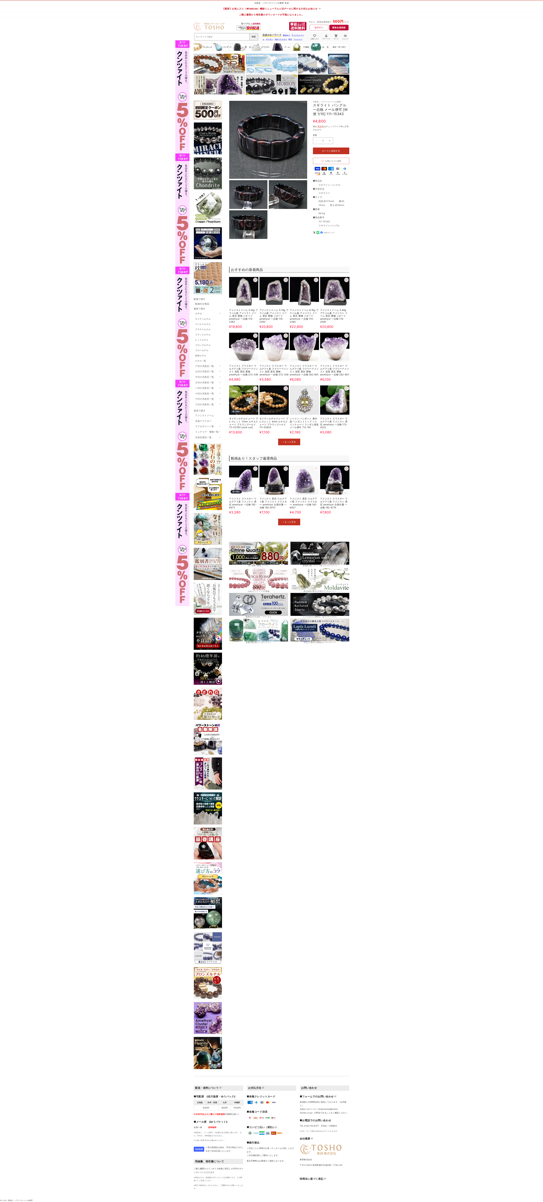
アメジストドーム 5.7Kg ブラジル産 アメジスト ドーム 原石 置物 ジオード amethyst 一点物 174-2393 (274, 316)
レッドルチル (201, 339)
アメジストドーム (204, 415)
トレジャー (298, 39)
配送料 (321, 126)
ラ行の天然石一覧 (204, 404)
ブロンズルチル (203, 345)
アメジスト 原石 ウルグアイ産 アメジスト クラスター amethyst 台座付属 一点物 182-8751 (273, 503)
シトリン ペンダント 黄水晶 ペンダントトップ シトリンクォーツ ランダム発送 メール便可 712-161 (304, 423)
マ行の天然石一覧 (204, 393)
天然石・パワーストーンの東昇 (20, 1200)
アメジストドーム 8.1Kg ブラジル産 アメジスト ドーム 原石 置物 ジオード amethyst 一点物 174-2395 (304, 316)
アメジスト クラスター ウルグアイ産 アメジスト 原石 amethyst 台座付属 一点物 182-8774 (334, 503)
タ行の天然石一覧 (204, 382)
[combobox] (226, 36)
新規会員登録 (339, 27)
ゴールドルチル (203, 324)
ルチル (198, 313)
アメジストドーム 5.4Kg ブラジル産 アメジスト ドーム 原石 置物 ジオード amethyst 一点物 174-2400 (334, 316)
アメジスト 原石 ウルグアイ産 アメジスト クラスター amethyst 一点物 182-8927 (303, 503)
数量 (315, 135)
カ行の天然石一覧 (204, 371)
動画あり (286, 35)
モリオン (269, 39)
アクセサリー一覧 (204, 426)
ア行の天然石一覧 (204, 366)
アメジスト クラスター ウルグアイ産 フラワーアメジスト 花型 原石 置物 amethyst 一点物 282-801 (304, 370)
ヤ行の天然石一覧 (204, 398)
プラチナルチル (203, 329)
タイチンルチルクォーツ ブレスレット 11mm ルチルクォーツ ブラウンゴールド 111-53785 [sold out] (243, 423)
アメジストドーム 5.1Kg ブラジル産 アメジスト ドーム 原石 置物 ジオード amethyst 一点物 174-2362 (243, 316)
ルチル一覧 (200, 360)
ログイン (318, 27)
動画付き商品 (202, 303)
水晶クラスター (281, 39)
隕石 (290, 39)
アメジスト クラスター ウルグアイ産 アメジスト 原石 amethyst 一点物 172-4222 (334, 423)
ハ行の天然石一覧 (204, 388)
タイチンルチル (203, 319)
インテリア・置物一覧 (207, 431)
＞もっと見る (289, 441)
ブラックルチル (203, 334)
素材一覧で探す (339, 47)
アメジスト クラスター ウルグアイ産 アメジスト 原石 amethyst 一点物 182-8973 (243, 503)
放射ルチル (200, 355)
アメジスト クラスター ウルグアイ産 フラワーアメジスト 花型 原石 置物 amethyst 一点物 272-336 (243, 370)
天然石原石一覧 (203, 437)
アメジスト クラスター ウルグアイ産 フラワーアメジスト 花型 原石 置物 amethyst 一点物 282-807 (334, 370)
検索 (254, 37)
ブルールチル (201, 350)
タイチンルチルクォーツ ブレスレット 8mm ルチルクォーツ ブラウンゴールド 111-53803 (273, 423)
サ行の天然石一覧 (204, 377)
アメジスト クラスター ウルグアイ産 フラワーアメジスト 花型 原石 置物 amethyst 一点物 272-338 (274, 370)
